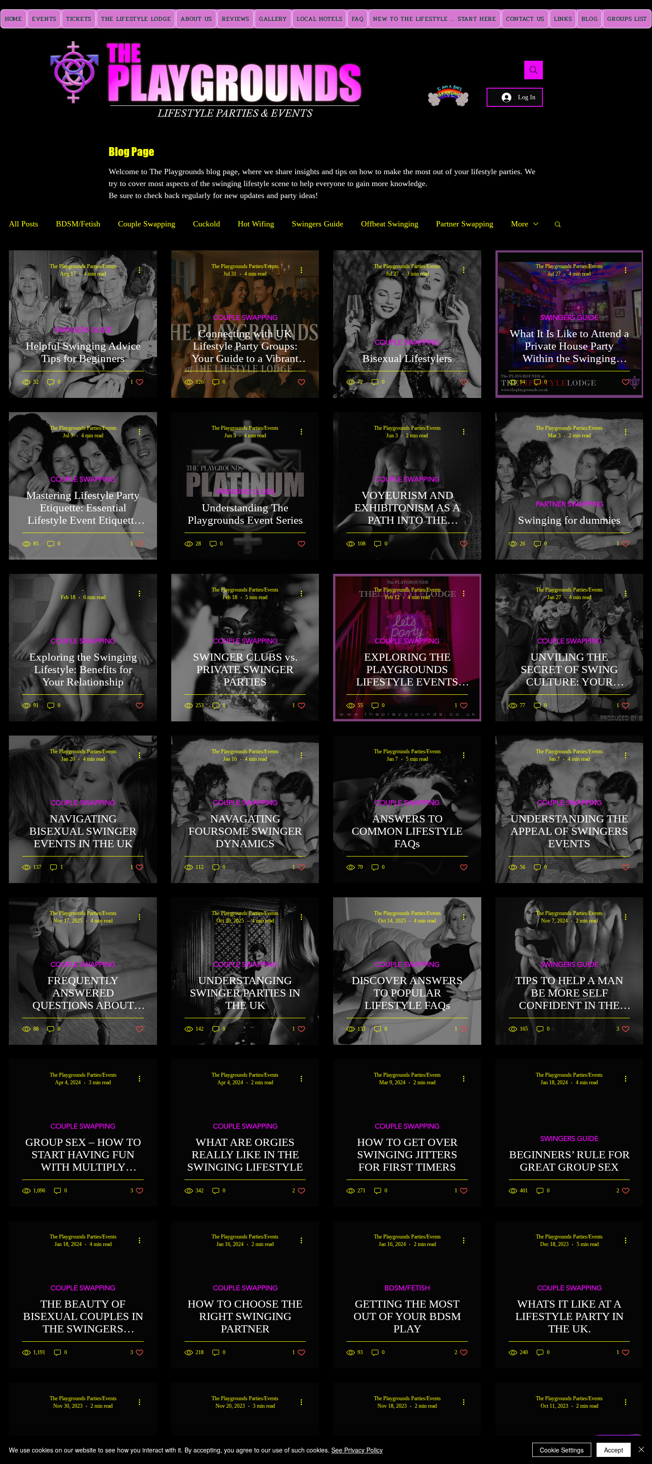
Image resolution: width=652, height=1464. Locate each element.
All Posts (23, 223)
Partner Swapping (464, 223)
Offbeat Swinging (389, 223)
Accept (613, 1449)
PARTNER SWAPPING (569, 504)
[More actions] (142, 270)
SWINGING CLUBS (245, 491)
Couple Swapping (146, 223)
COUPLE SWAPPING (245, 317)
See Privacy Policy (357, 1449)
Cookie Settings (562, 1449)
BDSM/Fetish (78, 223)
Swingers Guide (317, 223)
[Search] (533, 70)
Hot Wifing (256, 223)
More (519, 223)
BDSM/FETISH (407, 1288)
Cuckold (206, 223)
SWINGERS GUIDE (83, 330)
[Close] (641, 1450)
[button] (558, 225)
